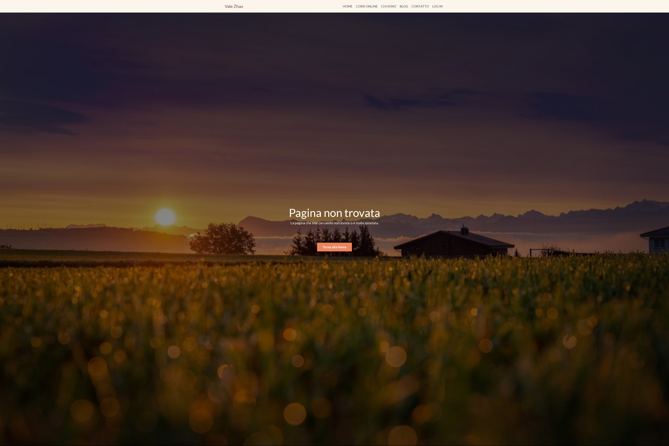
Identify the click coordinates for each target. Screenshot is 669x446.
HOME (347, 6)
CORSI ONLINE (367, 6)
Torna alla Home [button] (334, 247)
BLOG (404, 6)
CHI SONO (388, 6)
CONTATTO (420, 6)
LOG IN (437, 6)
